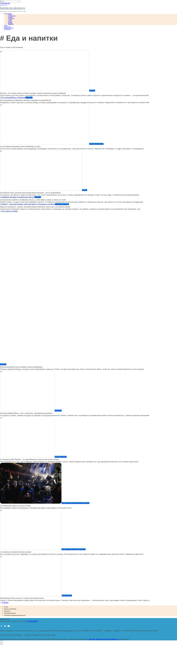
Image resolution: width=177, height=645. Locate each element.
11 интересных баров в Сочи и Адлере (15, 505)
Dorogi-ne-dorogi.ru (12, 8)
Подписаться (7, 29)
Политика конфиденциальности (14, 615)
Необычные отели (9, 28)
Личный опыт (7, 26)
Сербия (10, 20)
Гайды (5, 25)
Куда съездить (8, 13)
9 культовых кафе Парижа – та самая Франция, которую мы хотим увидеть (29, 459)
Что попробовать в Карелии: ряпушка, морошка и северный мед (25, 100)
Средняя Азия (11, 15)
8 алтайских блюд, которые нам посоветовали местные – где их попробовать (30, 192)
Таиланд (10, 17)
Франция (10, 23)
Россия (10, 14)
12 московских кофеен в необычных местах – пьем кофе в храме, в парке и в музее (33, 200)
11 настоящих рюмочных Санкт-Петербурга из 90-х (20, 146)
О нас (6, 606)
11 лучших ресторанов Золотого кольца (15, 552)
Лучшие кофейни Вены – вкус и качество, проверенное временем (26, 413)
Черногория (11, 18)
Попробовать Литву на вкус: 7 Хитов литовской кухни (22, 598)
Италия (10, 22)
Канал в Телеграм (10, 609)
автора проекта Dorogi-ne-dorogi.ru (104, 639)
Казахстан (11, 24)
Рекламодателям (10, 613)
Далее (6, 603)
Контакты (7, 611)
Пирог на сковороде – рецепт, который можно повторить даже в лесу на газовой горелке (35, 207)
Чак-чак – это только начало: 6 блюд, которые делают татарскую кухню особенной (33, 93)
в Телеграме (32, 621)
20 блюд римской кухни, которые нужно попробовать (21, 367)
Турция (10, 19)
